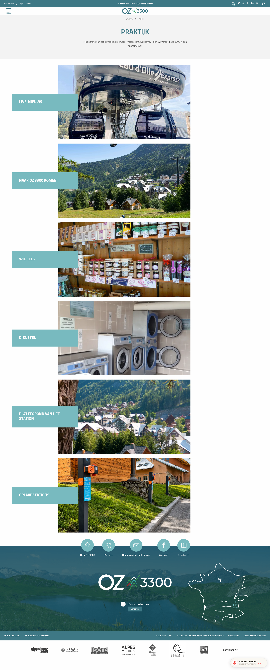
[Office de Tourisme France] (152, 650)
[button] (258, 3)
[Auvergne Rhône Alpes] (69, 650)
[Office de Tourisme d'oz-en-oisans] (135, 11)
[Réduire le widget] (264, 663)
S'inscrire (135, 608)
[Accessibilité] (238, 3)
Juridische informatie (37, 635)
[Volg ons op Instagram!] (243, 3)
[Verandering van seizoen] (20, 3)
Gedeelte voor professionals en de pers (200, 635)
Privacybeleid (12, 635)
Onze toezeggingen (255, 635)
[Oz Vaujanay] (39, 650)
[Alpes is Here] (128, 650)
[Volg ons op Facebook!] (247, 3)
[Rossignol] (230, 650)
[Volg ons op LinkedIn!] (252, 3)
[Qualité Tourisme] (177, 650)
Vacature (233, 635)
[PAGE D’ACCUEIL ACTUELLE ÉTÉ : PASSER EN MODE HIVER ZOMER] (19, 3)
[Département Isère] (99, 650)
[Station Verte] (204, 650)
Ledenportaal (164, 635)
